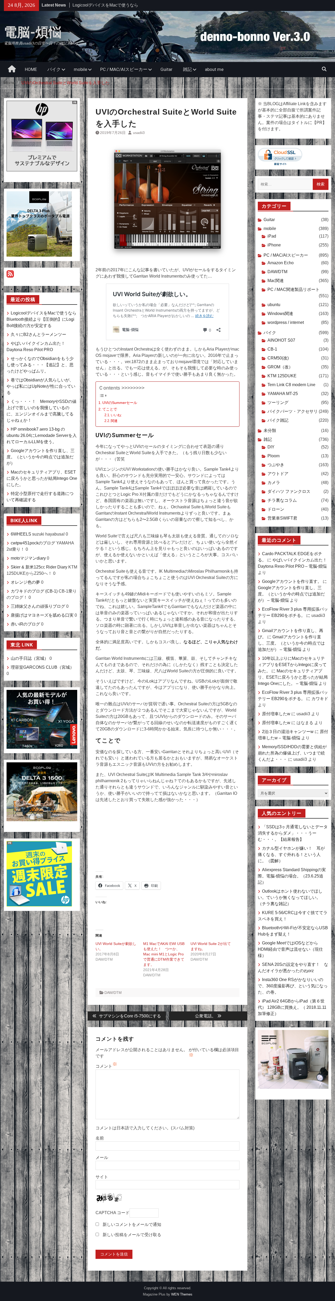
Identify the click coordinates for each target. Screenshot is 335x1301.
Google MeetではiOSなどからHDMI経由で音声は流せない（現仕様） (290, 949)
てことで (109, 409)
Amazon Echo (280, 263)
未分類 (270, 430)
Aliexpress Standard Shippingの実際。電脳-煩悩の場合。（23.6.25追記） (292, 876)
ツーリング (277, 402)
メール (102, 1157)
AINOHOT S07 (281, 340)
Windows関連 (280, 313)
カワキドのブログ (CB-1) (34, 591)
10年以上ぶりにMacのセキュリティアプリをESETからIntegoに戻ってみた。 (292, 664)
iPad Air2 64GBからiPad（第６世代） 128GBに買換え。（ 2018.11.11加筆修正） (292, 1007)
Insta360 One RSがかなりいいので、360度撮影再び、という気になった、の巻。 (293, 985)
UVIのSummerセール (119, 403)
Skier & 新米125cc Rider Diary (39, 567)
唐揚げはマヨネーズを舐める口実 (42, 615)
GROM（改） (280, 367)
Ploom (273, 456)
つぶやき (275, 465)
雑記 (187, 69)
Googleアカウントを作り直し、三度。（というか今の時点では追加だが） (41, 456)
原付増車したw (276, 714)
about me (214, 69)
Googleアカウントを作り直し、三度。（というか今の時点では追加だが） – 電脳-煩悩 (291, 593)
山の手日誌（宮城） (29, 658)
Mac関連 (275, 280)
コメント (104, 1066)
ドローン (275, 509)
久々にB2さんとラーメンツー (100, 5)
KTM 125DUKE (282, 376)
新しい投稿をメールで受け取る (132, 1234)
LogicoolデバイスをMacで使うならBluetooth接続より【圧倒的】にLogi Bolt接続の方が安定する (41, 319)
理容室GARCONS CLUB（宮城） (42, 667)
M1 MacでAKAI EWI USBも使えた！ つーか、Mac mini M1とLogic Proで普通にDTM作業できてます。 (164, 954)
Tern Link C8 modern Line (291, 384)
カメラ (273, 482)
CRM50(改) (278, 358)
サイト (102, 1177)
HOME (31, 69)
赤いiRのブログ (25, 624)
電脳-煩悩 (33, 32)
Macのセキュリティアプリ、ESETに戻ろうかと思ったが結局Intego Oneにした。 (42, 478)
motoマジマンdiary (28, 558)
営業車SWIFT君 (282, 518)
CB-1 (272, 349)
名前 (100, 1138)
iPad (271, 236)
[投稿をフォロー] (10, 276)
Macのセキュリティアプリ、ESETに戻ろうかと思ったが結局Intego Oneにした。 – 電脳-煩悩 (293, 677)
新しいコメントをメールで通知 (132, 1224)
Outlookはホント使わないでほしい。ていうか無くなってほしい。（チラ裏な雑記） (290, 897)
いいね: (116, 415)
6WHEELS (21, 534)
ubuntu (273, 304)
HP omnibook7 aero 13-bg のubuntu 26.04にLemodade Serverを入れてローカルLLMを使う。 (42, 435)
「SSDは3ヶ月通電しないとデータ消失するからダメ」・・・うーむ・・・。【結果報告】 (293, 833)
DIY (271, 447)
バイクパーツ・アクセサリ (292, 411)
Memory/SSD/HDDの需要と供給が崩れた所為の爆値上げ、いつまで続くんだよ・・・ (292, 753)
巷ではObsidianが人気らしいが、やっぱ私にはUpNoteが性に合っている (41, 386)
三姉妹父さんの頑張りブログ (38, 606)
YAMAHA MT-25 (282, 393)
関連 (114, 421)
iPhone (274, 245)
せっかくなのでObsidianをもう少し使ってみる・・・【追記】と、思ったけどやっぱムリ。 (40, 364)
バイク (54, 69)
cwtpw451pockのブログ (33, 543)
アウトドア (277, 473)
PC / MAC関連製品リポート (293, 289)
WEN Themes (181, 1294)
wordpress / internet (285, 322)
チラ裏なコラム (282, 500)
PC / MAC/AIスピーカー (123, 69)
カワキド (319, 698)
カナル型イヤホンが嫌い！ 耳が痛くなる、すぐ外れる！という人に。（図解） (291, 854)
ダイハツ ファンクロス (288, 491)
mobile (80, 69)
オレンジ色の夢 (25, 582)
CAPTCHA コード (113, 1212)
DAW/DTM (113, 992)
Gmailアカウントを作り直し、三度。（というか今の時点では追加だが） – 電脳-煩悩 (291, 643)
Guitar (166, 69)
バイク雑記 (277, 420)
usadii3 (139, 133)
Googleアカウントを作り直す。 (292, 581)
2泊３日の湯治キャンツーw (288, 731)
